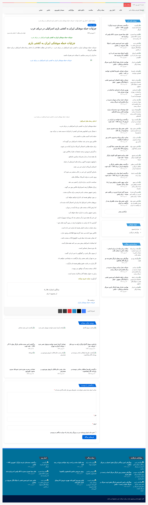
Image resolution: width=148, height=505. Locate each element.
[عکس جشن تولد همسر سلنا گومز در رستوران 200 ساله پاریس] (135, 149)
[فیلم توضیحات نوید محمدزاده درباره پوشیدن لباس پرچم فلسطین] (135, 113)
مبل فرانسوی (135, 229)
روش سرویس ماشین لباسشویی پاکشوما (72, 471)
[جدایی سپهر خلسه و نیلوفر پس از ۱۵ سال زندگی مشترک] (135, 185)
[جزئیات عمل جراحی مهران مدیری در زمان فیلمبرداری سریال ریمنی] (135, 103)
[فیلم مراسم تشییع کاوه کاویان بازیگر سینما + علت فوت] (135, 158)
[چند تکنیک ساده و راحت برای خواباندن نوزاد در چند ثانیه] (90, 465)
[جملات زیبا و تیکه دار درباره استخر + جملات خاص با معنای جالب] (135, 252)
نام (95, 415)
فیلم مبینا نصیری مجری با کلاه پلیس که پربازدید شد (21, 471)
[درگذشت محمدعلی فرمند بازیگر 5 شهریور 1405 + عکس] (135, 28)
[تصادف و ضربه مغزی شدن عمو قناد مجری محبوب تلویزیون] (21, 359)
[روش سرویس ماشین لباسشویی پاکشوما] (90, 474)
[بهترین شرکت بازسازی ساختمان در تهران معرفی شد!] (135, 93)
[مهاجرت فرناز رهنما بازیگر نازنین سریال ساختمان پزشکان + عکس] (135, 65)
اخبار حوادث (78, 20)
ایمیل (94, 424)
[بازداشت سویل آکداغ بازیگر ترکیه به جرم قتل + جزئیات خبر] (82, 334)
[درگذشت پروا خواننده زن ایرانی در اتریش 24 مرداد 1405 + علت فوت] (135, 122)
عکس (49, 10)
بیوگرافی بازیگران (134, 232)
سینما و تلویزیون (59, 10)
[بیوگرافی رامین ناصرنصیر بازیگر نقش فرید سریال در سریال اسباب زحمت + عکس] (138, 486)
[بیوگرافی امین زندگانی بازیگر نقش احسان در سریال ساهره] (138, 465)
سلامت (91, 10)
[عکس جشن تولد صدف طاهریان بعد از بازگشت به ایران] (135, 204)
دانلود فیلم (81, 10)
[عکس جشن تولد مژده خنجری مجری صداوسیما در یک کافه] (135, 131)
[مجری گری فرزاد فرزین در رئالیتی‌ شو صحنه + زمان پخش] (135, 195)
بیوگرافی (71, 10)
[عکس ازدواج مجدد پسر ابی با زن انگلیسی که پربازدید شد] (135, 56)
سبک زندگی (101, 10)
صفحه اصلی (91, 20)
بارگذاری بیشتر (123, 211)
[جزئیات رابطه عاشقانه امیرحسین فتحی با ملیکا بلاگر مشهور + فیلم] (135, 83)
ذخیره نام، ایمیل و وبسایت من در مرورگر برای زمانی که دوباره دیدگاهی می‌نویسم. (72, 432)
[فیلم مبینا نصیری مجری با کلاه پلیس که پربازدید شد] (135, 37)
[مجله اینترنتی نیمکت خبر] (136, 10)
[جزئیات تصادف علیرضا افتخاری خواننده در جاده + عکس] (135, 74)
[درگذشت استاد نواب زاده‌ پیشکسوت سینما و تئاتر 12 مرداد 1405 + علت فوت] (135, 176)
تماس (41, 10)
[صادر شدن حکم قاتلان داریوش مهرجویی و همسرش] (52, 359)
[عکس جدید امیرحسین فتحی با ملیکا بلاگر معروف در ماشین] (135, 46)
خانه (120, 10)
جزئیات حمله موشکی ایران (86, 302)
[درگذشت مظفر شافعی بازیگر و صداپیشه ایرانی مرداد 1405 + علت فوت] (135, 167)
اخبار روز (112, 10)
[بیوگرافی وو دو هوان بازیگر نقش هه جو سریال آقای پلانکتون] (135, 261)
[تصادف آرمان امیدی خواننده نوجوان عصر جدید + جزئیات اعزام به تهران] (52, 334)
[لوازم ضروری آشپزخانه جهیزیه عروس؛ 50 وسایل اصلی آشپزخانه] (90, 484)
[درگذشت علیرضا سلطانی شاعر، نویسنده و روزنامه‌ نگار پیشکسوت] (82, 359)
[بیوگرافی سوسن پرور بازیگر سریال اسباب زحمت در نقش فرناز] (138, 475)
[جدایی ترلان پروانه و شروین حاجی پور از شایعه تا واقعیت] (135, 140)
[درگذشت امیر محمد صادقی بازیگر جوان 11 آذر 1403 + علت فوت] (21, 334)
